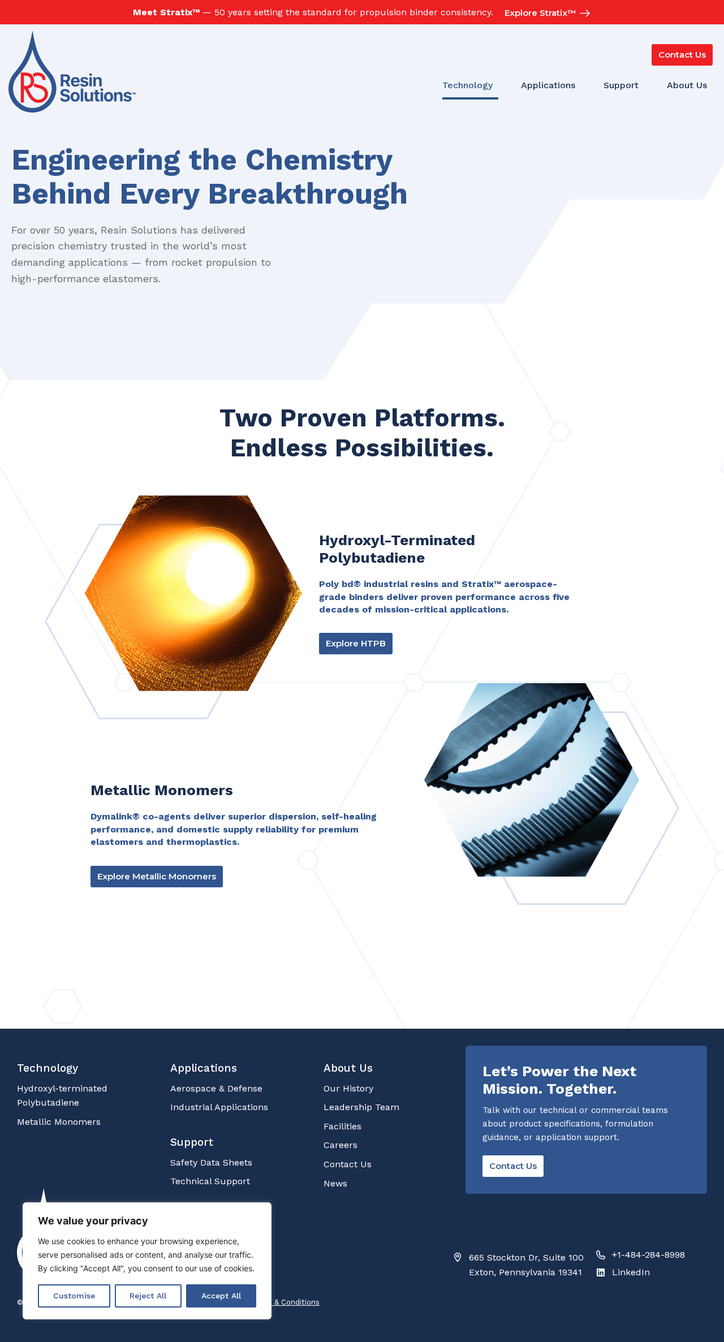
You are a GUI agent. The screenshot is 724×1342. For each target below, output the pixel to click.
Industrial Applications (219, 1107)
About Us (687, 85)
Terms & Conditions (284, 1302)
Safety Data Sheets (211, 1162)
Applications (548, 85)
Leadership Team (361, 1107)
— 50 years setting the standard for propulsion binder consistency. (313, 12)
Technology (467, 85)
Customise (74, 1295)
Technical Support (210, 1181)
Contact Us (348, 1164)
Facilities (342, 1126)
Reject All (148, 1295)
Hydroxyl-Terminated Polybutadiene (397, 549)
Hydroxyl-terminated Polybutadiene (62, 1095)
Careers (340, 1145)
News (335, 1183)
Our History (348, 1088)
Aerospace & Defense (216, 1088)
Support (621, 85)
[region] (147, 1260)
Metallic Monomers (161, 790)
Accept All (221, 1295)
